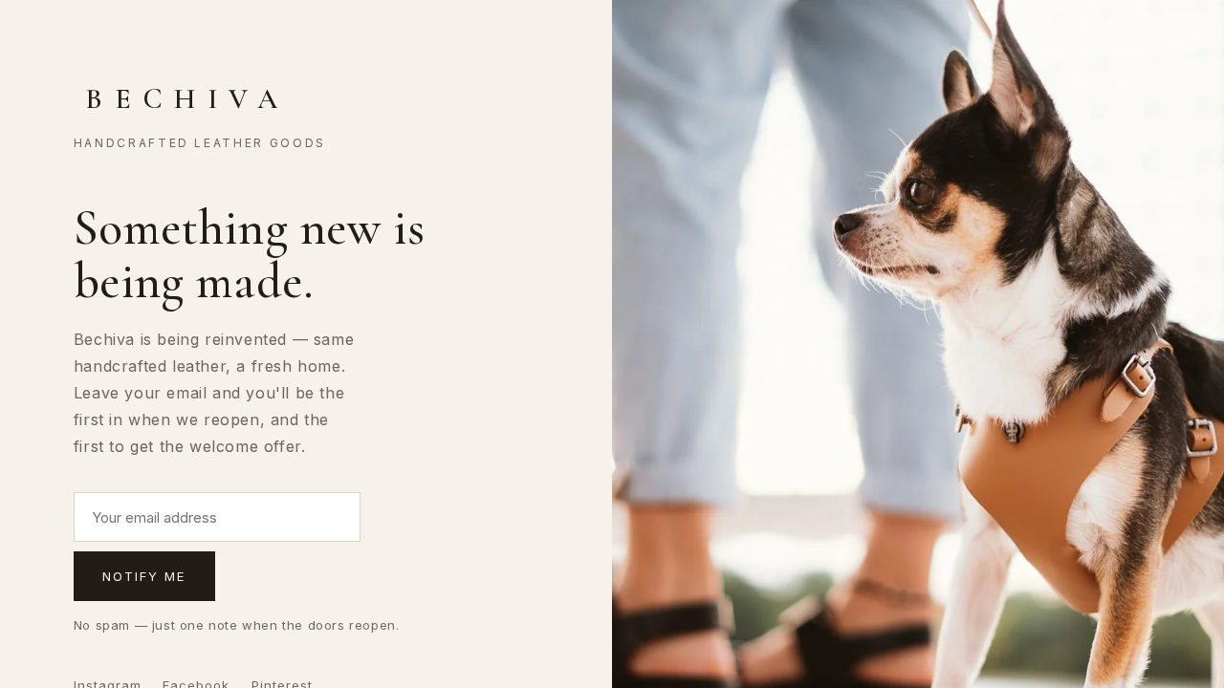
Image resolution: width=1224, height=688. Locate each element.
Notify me (144, 576)
